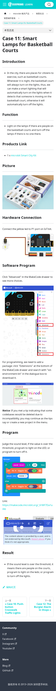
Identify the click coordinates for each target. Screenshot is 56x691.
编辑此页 (11, 587)
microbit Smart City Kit (23, 155)
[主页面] (5, 13)
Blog (4, 665)
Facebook (7, 639)
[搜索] (49, 4)
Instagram (8, 643)
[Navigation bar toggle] (4, 4)
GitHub (6, 670)
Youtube (7, 648)
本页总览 (9, 30)
